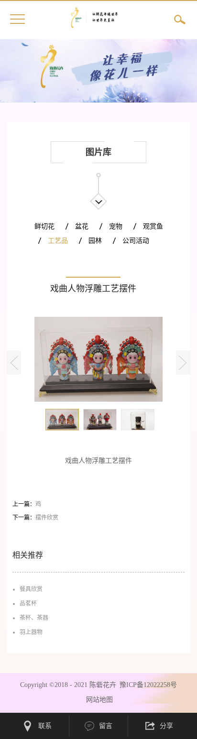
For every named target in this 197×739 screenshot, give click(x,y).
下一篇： (35, 517)
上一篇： (26, 504)
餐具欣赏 (31, 589)
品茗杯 (28, 603)
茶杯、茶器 (34, 617)
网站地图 (97, 699)
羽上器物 (31, 632)
